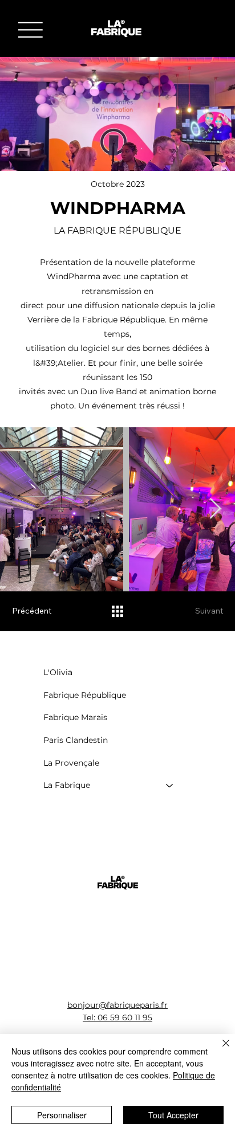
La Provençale (71, 763)
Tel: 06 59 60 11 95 (117, 1017)
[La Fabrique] (170, 785)
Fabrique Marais (75, 717)
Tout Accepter (173, 1115)
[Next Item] (215, 509)
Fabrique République (84, 695)
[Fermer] (219, 1050)
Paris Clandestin (75, 740)
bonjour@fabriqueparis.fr (117, 1005)
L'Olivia (57, 672)
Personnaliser (62, 1115)
